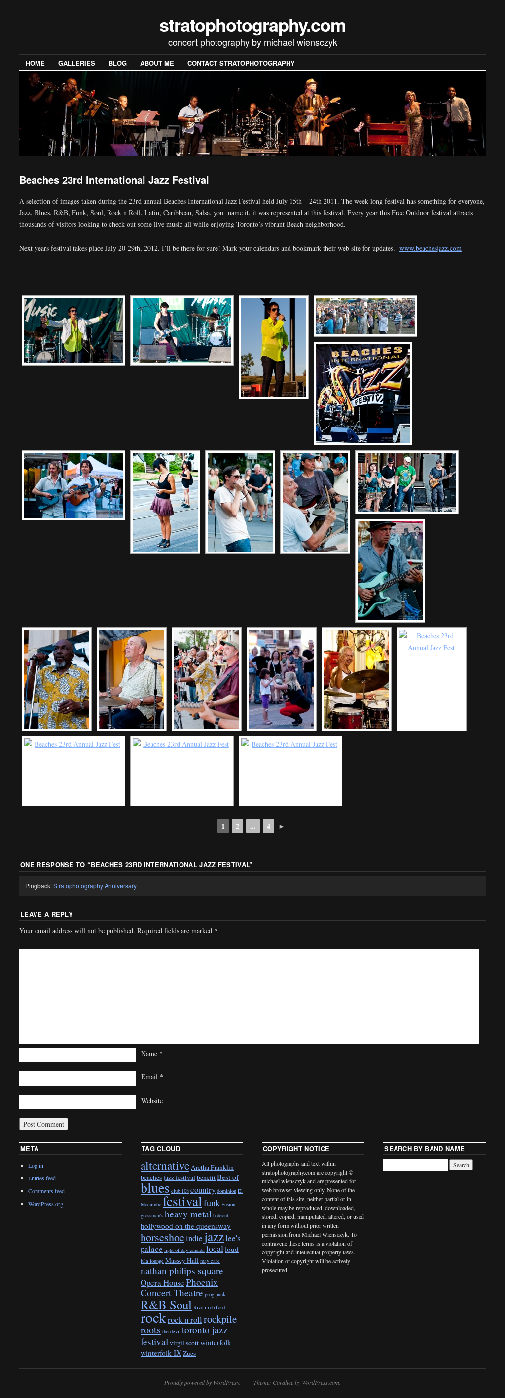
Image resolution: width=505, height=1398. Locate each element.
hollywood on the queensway (186, 1226)
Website (152, 1100)
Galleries (76, 63)
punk (220, 1294)
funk (212, 1203)
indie (194, 1238)
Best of (228, 1177)
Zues (189, 1353)
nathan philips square (182, 1270)
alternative (165, 1165)
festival (182, 1201)
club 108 (180, 1190)
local (214, 1248)
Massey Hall (182, 1260)
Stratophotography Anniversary (95, 886)
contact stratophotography (241, 63)
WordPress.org (45, 1204)
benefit (206, 1177)
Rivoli (199, 1307)
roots (151, 1329)
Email (152, 1076)
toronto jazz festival (184, 1335)
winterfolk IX (161, 1353)
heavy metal (188, 1214)
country (203, 1189)
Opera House (162, 1282)
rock (153, 1316)
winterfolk (215, 1342)
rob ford (216, 1307)
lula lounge (152, 1260)
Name (152, 1053)
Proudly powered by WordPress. (202, 1382)
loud (232, 1249)
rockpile (220, 1318)
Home (35, 63)
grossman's (152, 1215)
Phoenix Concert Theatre (179, 1287)
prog (209, 1294)
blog (117, 63)
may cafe (210, 1260)
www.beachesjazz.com (430, 248)
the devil (171, 1331)
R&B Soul (166, 1304)
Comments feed (46, 1191)
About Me (157, 63)
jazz (214, 1236)
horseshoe (162, 1237)
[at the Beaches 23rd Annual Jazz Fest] (73, 330)
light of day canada (184, 1250)
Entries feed (42, 1178)
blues (155, 1187)
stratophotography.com (252, 24)
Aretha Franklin (212, 1167)
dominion (226, 1190)
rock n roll (185, 1319)
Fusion (228, 1204)
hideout (220, 1215)
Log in (35, 1165)
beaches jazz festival (168, 1177)
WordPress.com (320, 1382)
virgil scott (184, 1342)
